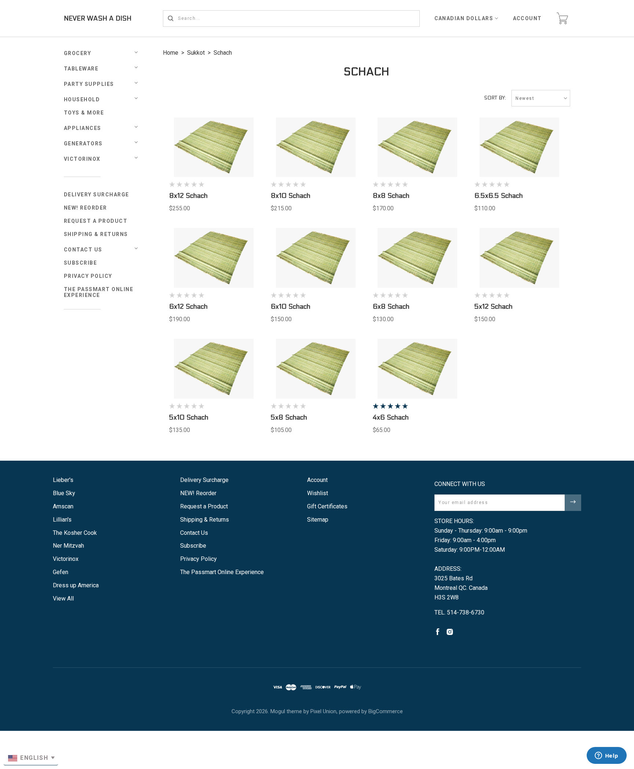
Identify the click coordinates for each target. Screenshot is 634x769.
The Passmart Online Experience (99, 292)
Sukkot (196, 52)
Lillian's (62, 519)
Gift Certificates (327, 506)
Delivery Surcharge (96, 194)
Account (527, 18)
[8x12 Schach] (214, 147)
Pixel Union (323, 711)
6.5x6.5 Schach (498, 196)
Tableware (81, 69)
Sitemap (317, 519)
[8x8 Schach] (417, 147)
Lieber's (63, 479)
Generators (83, 143)
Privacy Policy (88, 276)
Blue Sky (64, 493)
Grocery (77, 53)
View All (63, 598)
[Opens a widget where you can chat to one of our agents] (606, 756)
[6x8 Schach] (417, 258)
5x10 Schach (188, 417)
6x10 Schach (290, 307)
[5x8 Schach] (315, 369)
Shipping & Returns (96, 234)
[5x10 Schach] (214, 369)
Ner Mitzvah (68, 545)
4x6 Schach (391, 417)
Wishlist (317, 493)
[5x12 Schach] (519, 258)
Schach (223, 52)
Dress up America (76, 585)
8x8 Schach (391, 196)
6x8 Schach (391, 307)
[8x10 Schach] (315, 147)
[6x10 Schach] (315, 258)
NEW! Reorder (85, 208)
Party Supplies (89, 84)
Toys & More (84, 113)
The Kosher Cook (75, 532)
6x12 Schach (188, 307)
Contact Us (83, 250)
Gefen (60, 572)
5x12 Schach (493, 307)
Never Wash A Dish (97, 18)
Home (170, 52)
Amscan (63, 506)
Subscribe (80, 263)
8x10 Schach (290, 196)
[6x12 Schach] (214, 258)
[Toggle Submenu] (136, 248)
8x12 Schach (188, 196)
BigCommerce (385, 711)
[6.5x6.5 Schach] (519, 147)
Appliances (82, 128)
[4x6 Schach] (417, 369)
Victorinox (82, 159)
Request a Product (96, 221)
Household (82, 99)
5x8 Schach (289, 417)
